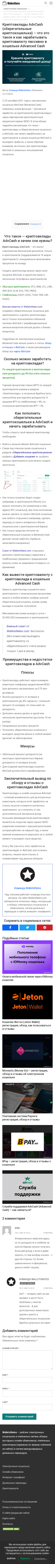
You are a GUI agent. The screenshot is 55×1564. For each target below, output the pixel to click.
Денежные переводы (14, 1483)
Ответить (48, 1233)
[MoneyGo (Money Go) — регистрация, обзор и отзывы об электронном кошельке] (27, 1051)
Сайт (5, 1402)
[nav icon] (51, 3)
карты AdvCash (22, 351)
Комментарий (10, 1348)
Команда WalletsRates (20, 90)
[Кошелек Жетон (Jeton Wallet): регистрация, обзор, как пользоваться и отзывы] (27, 1002)
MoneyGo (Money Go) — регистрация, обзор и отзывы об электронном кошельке (25, 1074)
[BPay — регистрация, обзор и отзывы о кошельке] (27, 1142)
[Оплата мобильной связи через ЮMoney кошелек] (27, 957)
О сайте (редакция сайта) (15, 1512)
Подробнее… (40, 1558)
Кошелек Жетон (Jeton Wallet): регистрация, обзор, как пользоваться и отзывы (26, 1025)
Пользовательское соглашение (19, 1501)
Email (6, 1388)
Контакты (7, 1524)
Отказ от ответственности (16, 1507)
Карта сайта (8, 1518)
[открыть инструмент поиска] (45, 3)
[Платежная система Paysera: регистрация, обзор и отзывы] (27, 1098)
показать (35, 224)
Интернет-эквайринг (13, 1477)
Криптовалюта (10, 1488)
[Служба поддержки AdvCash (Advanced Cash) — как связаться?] (27, 1187)
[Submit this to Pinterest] (45, 927)
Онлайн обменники (12, 1471)
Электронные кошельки (15, 1466)
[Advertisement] (27, 187)
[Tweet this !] (27, 927)
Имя (5, 1375)
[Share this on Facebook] (10, 927)
